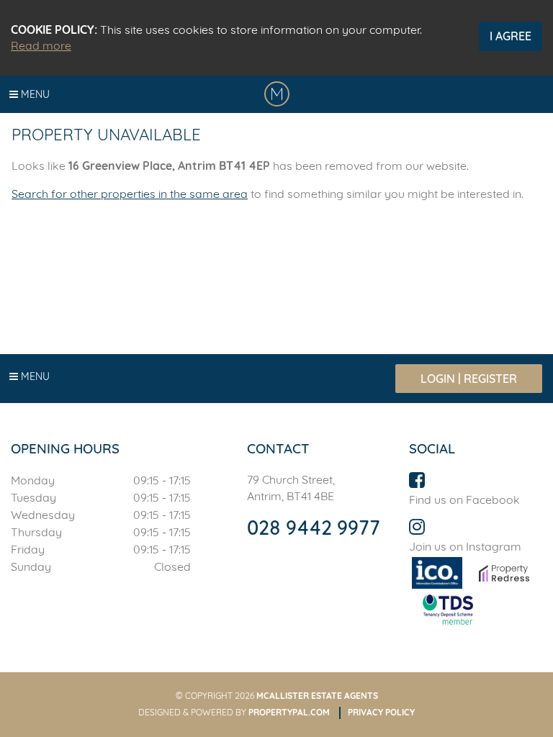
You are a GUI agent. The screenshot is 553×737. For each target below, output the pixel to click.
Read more (41, 45)
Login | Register (469, 378)
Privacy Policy (381, 712)
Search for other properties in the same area (130, 193)
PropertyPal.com (289, 712)
